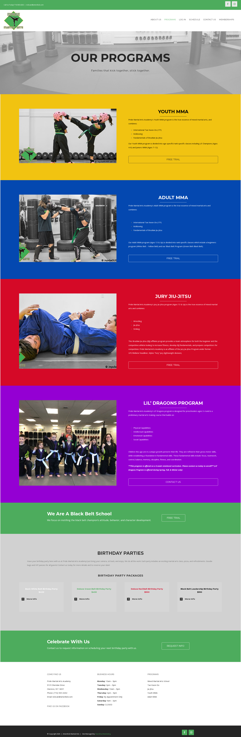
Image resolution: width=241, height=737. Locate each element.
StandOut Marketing (103, 734)
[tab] (41, 599)
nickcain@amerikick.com (35, 5)
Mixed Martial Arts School (158, 681)
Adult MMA (152, 696)
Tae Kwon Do (153, 685)
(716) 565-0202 (60, 693)
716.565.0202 (19, 5)
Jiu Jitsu (150, 689)
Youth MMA (152, 693)
